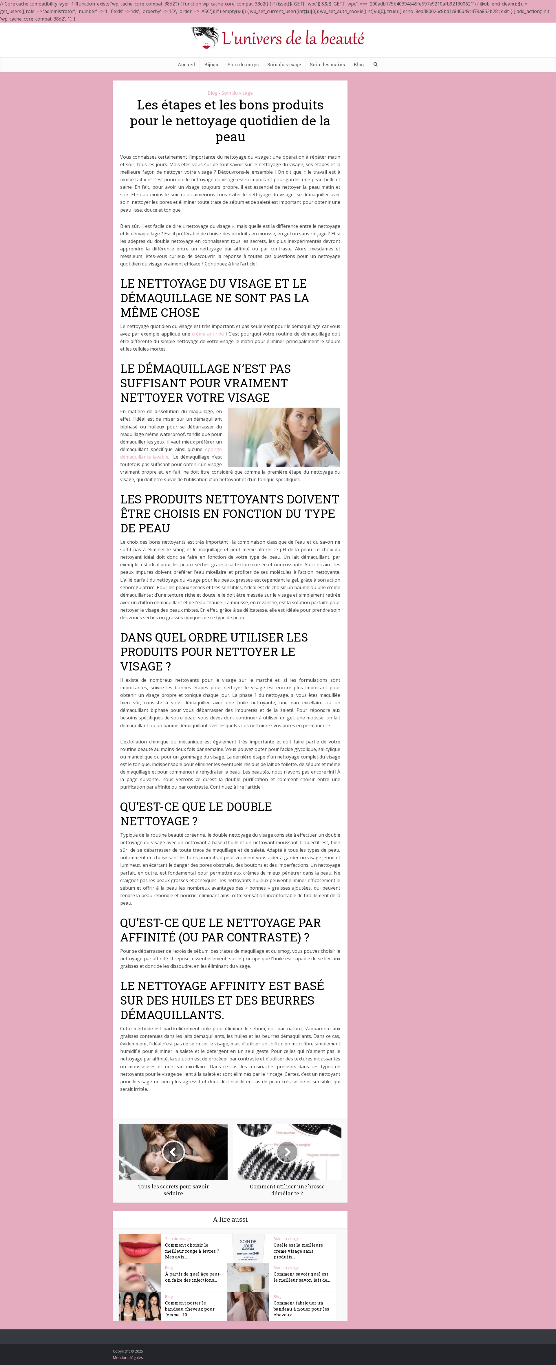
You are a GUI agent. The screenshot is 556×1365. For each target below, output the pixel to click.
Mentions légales (128, 1357)
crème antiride (208, 334)
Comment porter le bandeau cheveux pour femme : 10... (190, 1309)
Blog (359, 64)
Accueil (186, 64)
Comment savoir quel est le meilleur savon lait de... (302, 1276)
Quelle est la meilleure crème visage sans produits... (298, 1251)
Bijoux (211, 64)
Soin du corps (243, 64)
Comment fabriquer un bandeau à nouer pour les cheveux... (301, 1309)
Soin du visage (284, 64)
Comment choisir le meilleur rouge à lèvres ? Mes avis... (192, 1251)
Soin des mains (327, 64)
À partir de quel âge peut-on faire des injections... (193, 1276)
